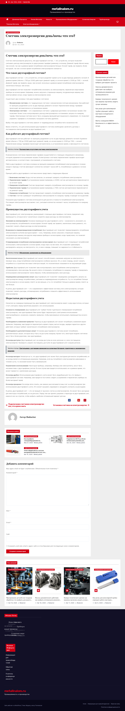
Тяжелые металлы (12, 24)
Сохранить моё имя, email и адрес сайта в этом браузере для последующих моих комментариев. (43, 546)
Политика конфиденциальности (10, 676)
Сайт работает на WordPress (13, 705)
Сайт (8, 534)
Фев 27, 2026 (28, 442)
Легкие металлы (36, 19)
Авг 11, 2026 (70, 603)
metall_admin (37, 442)
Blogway (28, 705)
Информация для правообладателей (98, 704)
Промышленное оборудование (66, 19)
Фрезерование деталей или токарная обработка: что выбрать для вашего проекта (106, 79)
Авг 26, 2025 (71, 442)
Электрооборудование (31, 24)
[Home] (7, 19)
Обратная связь (115, 704)
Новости (49, 19)
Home (84, 704)
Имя (8, 511)
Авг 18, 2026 (12, 603)
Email (8, 522)
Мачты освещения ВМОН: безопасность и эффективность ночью (107, 123)
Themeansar (38, 705)
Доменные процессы (19, 19)
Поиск (99, 56)
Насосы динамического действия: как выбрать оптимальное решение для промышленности (47, 600)
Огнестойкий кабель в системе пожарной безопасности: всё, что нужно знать (34, 452)
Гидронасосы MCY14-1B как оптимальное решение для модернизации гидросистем (76, 440)
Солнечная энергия (88, 19)
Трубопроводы (104, 19)
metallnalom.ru (62, 9)
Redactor (20, 42)
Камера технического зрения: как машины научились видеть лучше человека (107, 101)
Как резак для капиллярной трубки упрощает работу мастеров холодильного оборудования (105, 600)
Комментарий (11, 473)
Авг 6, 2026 (99, 603)
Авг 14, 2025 (28, 454)
